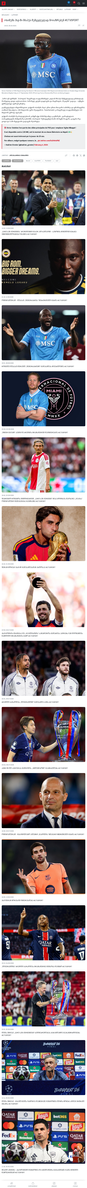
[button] (8, 9)
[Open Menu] (83, 3)
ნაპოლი (38, 161)
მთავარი (5, 15)
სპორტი (14, 15)
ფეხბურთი (18, 161)
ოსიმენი (48, 161)
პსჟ (57, 161)
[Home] (4, 3)
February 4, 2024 (41, 145)
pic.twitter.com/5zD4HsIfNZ (49, 141)
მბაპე (28, 161)
